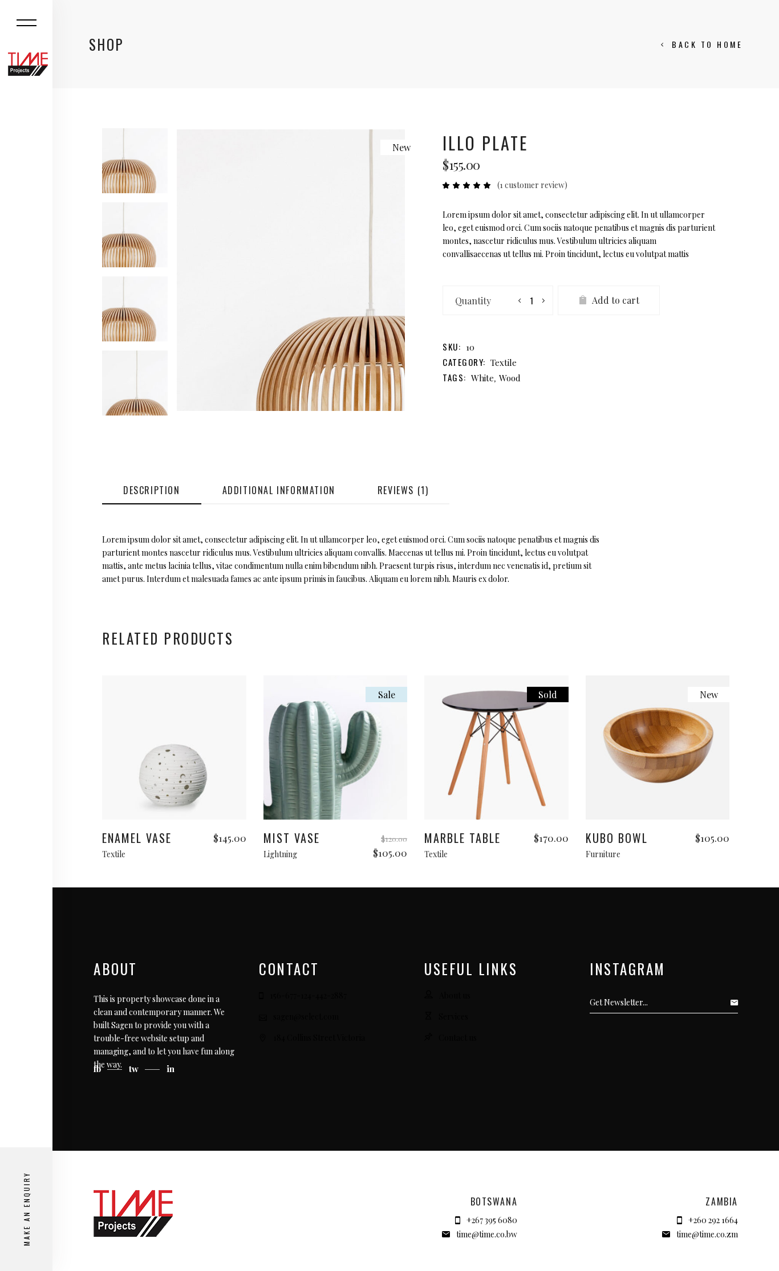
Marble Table (462, 837)
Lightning (280, 854)
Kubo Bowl (617, 837)
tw (135, 1068)
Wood (510, 378)
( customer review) (532, 185)
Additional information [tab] (278, 490)
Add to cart (615, 300)
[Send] (737, 1002)
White (482, 378)
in (171, 1068)
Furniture (603, 854)
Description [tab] (151, 490)
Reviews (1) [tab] (403, 490)
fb (98, 1068)
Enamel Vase (137, 837)
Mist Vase (291, 837)
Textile (503, 362)
